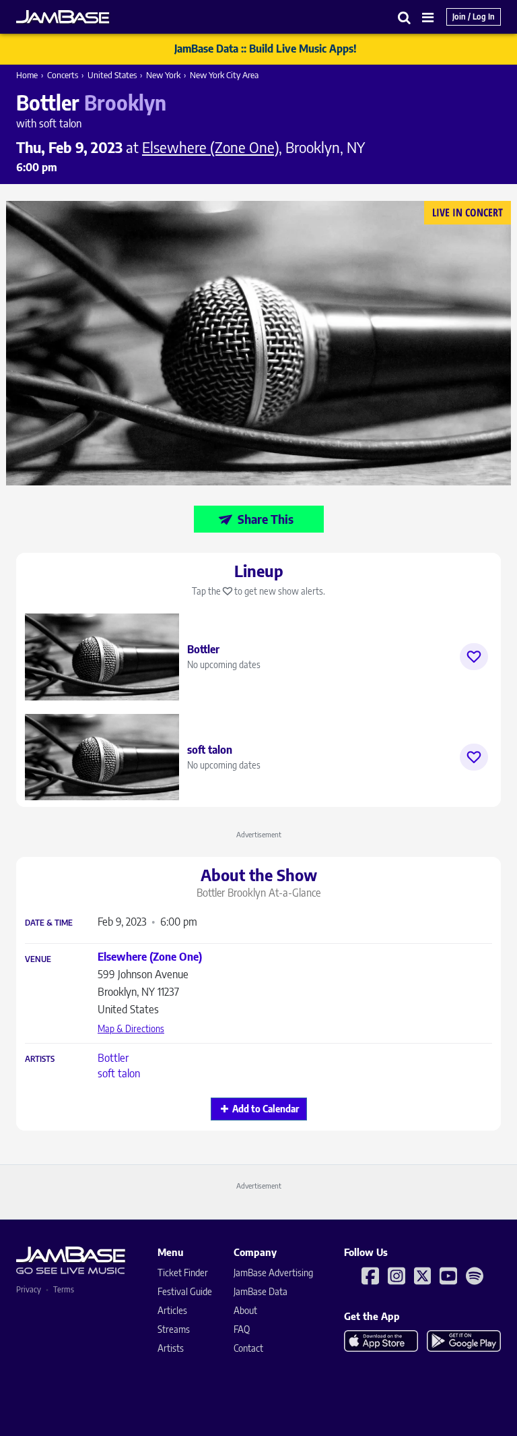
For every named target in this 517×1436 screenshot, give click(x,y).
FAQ (242, 1329)
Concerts (62, 74)
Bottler (113, 1058)
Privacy (28, 1289)
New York (163, 74)
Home (27, 74)
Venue (38, 959)
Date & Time (49, 923)
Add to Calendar (265, 1108)
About (245, 1310)
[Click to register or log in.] (474, 656)
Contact (248, 1348)
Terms (63, 1289)
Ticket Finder (183, 1272)
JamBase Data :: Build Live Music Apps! (265, 48)
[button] (404, 17)
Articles (172, 1310)
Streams (174, 1329)
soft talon (119, 1073)
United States (112, 74)
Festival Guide (185, 1291)
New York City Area (224, 74)
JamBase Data (260, 1291)
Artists (40, 1059)
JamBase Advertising (273, 1272)
